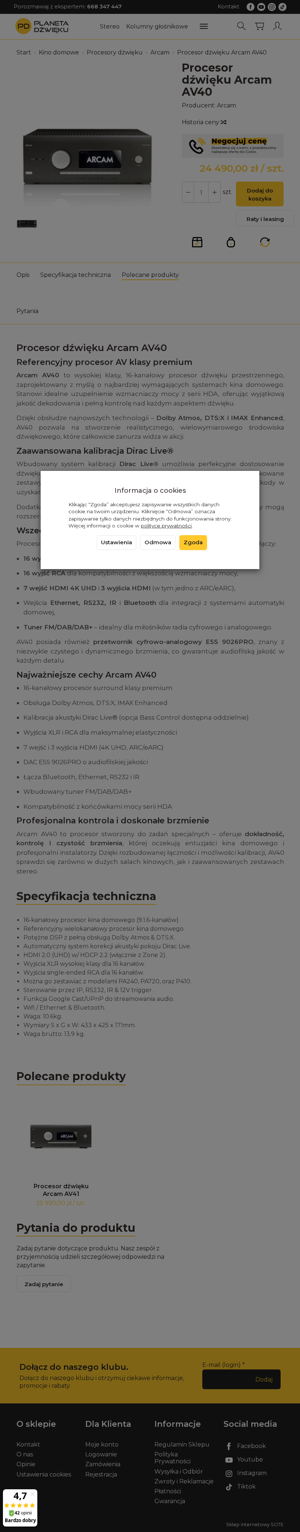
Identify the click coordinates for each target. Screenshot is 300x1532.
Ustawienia (116, 542)
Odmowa (158, 542)
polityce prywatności (166, 526)
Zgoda (193, 542)
